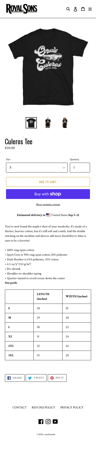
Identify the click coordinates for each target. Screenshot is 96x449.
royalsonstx (49, 434)
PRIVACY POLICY (71, 408)
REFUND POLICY (43, 408)
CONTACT (20, 408)
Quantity (74, 159)
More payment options (48, 204)
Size (8, 159)
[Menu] (90, 9)
